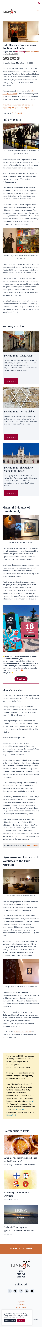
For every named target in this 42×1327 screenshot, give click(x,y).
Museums (35, 51)
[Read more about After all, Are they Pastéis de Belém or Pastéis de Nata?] (21, 1145)
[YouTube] (32, 1291)
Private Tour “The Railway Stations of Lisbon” (18, 469)
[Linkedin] (27, 1291)
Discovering (20, 51)
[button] (39, 3)
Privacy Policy (21, 1307)
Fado (28, 51)
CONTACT (21, 1277)
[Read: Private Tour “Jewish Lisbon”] (21, 397)
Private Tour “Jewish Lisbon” (20, 411)
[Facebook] (10, 1291)
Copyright (21, 1302)
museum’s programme (22, 1032)
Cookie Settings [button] (10, 1321)
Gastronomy (17, 1165)
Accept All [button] (21, 1321)
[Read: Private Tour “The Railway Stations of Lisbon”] (21, 453)
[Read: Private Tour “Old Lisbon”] (21, 341)
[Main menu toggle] (32, 10)
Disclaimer (21, 1304)
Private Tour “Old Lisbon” (18, 355)
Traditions (31, 1165)
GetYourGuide (17, 113)
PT (38, 11)
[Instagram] (21, 1291)
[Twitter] (15, 1291)
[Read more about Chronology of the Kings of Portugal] (21, 1179)
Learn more (11, 381)
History (25, 1165)
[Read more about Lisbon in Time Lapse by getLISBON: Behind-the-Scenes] (21, 1214)
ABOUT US (21, 1274)
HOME (21, 1271)
